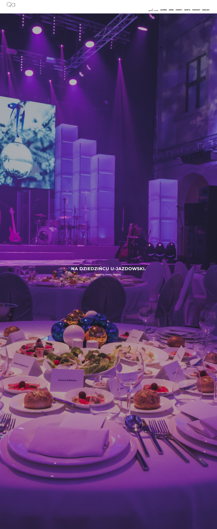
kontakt (196, 10)
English (205, 10)
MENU (171, 10)
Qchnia (163, 10)
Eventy (179, 10)
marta (187, 10)
